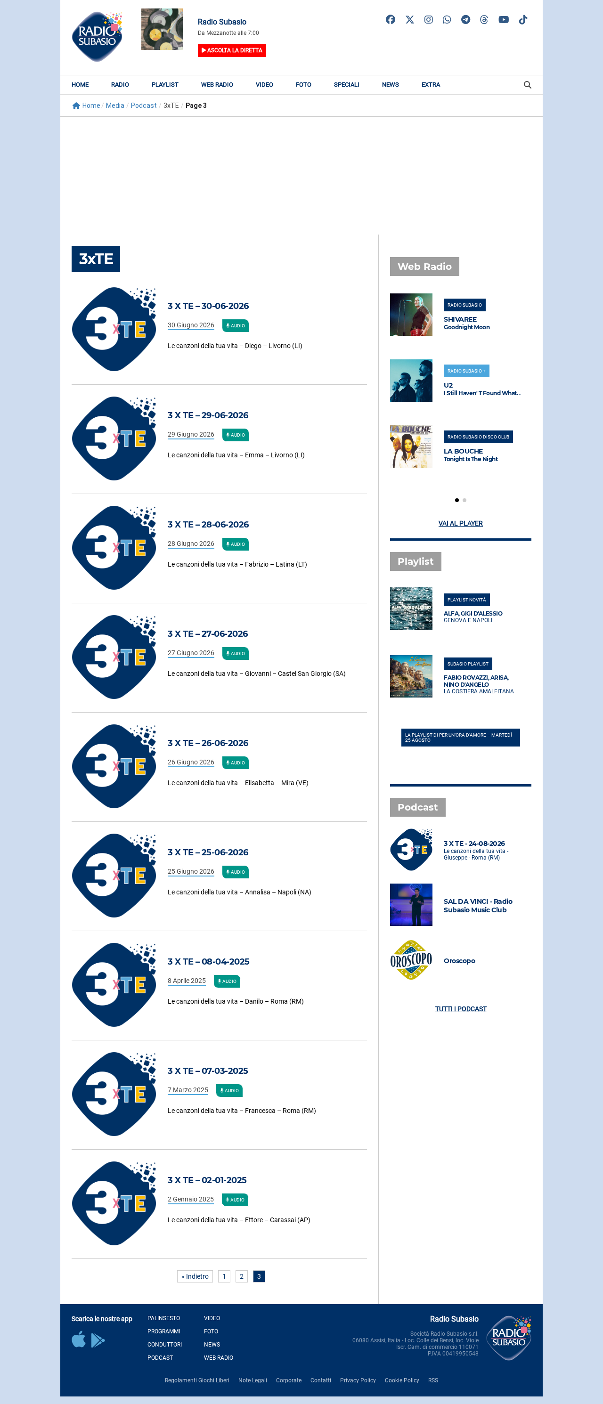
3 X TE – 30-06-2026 (208, 306)
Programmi (163, 1331)
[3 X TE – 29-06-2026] (120, 439)
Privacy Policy (358, 1380)
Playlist (165, 84)
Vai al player (461, 523)
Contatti (320, 1380)
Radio (120, 84)
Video (264, 84)
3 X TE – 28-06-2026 (208, 524)
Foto (303, 84)
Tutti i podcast (461, 1009)
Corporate (289, 1380)
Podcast (160, 1358)
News (390, 84)
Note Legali (252, 1380)
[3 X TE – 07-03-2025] (120, 1095)
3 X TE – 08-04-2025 (209, 962)
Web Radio (217, 84)
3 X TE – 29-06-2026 (208, 415)
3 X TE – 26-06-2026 (208, 743)
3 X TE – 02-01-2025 (207, 1180)
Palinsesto (163, 1318)
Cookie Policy (402, 1380)
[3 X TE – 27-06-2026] (120, 658)
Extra (431, 84)
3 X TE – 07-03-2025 (208, 1071)
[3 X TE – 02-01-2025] (120, 1204)
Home (80, 84)
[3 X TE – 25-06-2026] (120, 876)
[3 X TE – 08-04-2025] (120, 985)
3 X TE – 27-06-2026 (208, 634)
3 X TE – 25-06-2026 (208, 852)
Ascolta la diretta (234, 50)
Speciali (346, 84)
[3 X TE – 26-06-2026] (120, 767)
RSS (433, 1380)
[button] (457, 500)
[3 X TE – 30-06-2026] (120, 330)
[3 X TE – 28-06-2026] (120, 548)
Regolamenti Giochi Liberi (197, 1380)
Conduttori (164, 1344)
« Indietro (195, 1276)
